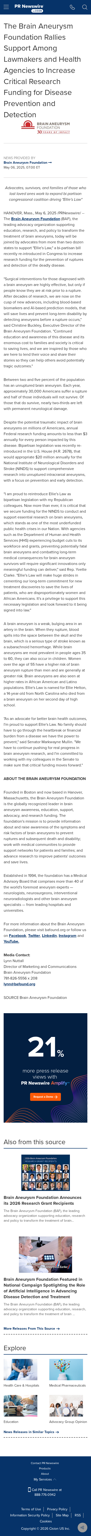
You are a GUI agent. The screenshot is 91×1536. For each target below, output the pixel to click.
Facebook (17, 935)
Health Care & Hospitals (21, 1385)
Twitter (34, 935)
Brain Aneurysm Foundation (35, 219)
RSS (78, 1515)
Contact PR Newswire (45, 1463)
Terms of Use (31, 1509)
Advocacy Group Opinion (68, 1421)
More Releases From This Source (29, 1328)
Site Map (62, 1515)
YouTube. (11, 941)
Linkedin (49, 935)
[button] (45, 128)
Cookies (46, 1521)
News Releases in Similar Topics (29, 1432)
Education (11, 1421)
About (45, 1474)
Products (45, 1468)
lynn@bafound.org (19, 984)
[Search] (85, 7)
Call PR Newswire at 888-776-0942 (46, 1492)
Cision (53, 1528)
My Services (43, 1479)
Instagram (67, 935)
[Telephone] (72, 7)
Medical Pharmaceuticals (67, 1385)
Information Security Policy (30, 1515)
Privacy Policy (57, 1509)
